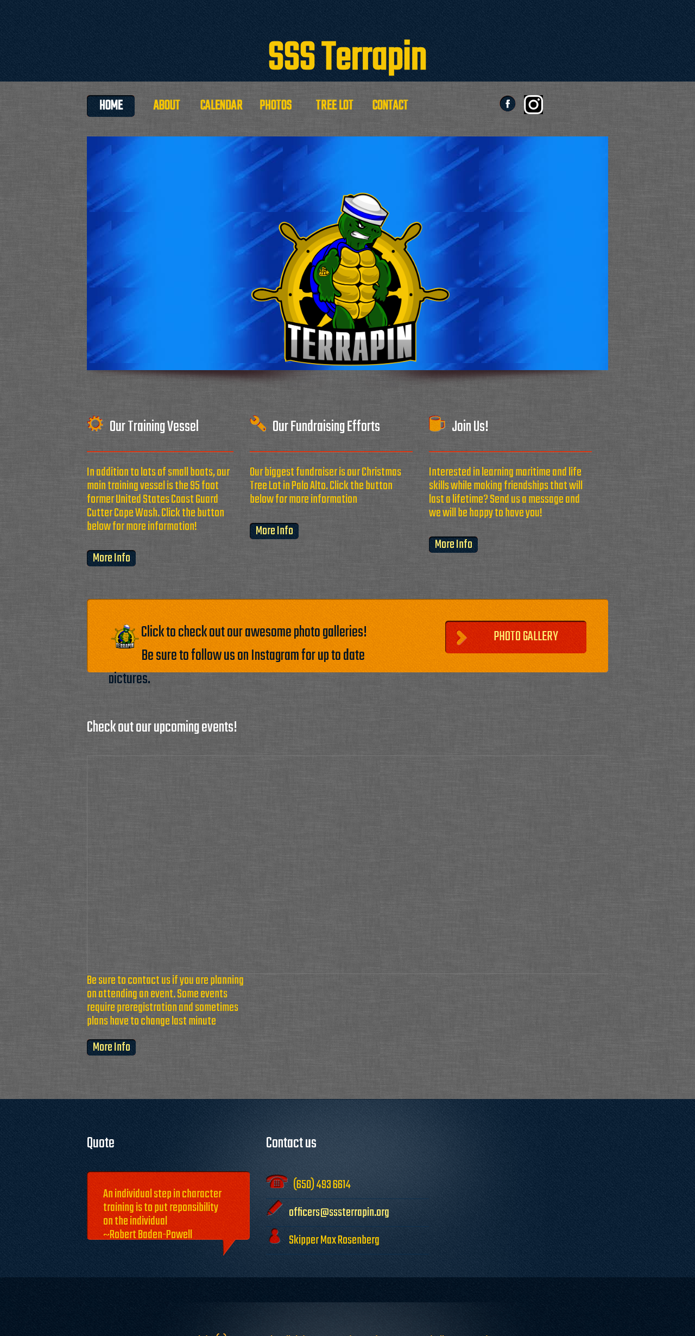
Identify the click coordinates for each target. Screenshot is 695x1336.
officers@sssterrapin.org (339, 1212)
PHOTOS (279, 106)
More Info (111, 558)
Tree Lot (334, 106)
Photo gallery (527, 637)
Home (111, 106)
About (167, 106)
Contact (390, 106)
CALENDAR (222, 106)
